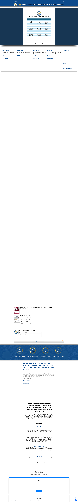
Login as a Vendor (50, 58)
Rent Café (18, 54)
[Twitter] (16, 1)
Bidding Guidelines (26, 380)
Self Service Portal (5, 55)
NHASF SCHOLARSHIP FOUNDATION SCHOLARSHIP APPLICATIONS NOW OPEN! (37, 307)
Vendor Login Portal (26, 391)
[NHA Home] (15, 4)
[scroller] (76, 501)
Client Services (39, 456)
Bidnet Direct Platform (27, 386)
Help (63, 65)
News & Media (65, 60)
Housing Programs (5, 58)
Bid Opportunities (26, 383)
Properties (64, 63)
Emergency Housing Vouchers (39, 446)
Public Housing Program (39, 426)
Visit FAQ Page (39, 491)
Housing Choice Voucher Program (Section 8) (39, 436)
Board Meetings (50, 55)
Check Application (5, 60)
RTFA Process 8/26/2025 (36, 60)
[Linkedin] (15, 1)
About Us (64, 58)
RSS (63, 340)
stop (42, 43)
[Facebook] (14, 1)
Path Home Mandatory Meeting (26, 315)
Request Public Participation (67, 68)
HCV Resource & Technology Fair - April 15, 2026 (28, 330)
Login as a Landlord (35, 58)
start (35, 43)
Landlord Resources (35, 55)
